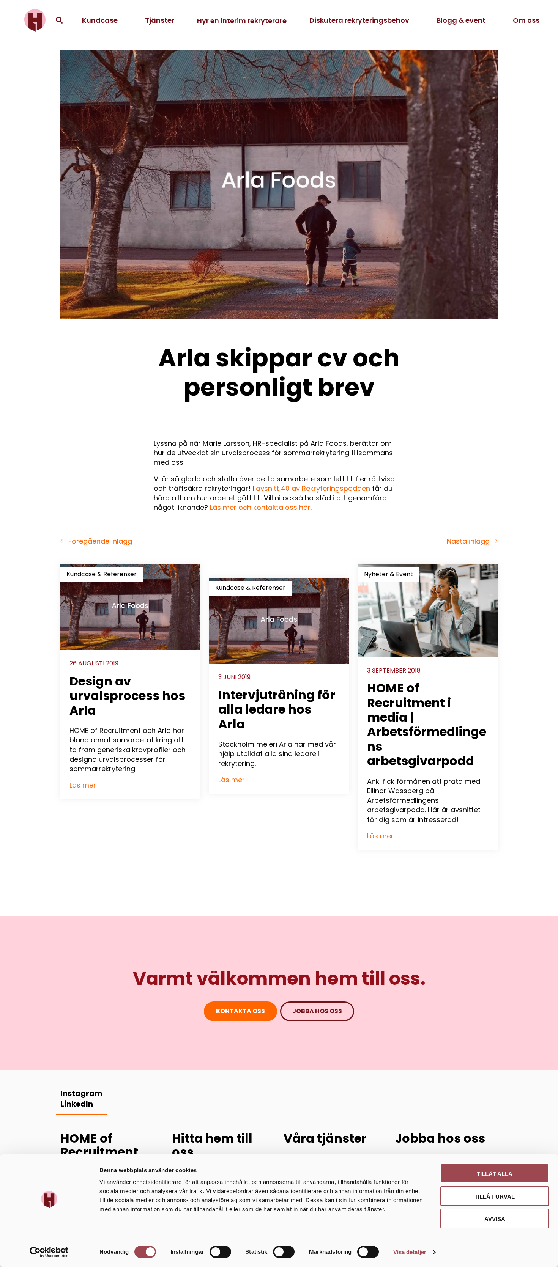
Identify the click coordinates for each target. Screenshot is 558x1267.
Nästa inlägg (469, 541)
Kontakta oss (240, 1011)
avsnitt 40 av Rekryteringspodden (314, 488)
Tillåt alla (494, 1174)
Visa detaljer (409, 1252)
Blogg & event (461, 20)
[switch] (220, 1252)
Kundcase (100, 20)
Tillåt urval (494, 1196)
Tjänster (159, 20)
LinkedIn (76, 1104)
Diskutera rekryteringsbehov (359, 20)
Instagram (81, 1093)
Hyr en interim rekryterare (242, 20)
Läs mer (82, 785)
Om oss (526, 20)
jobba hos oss (317, 1011)
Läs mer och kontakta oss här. (261, 507)
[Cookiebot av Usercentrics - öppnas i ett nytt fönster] (49, 1252)
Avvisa (494, 1219)
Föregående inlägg (99, 541)
